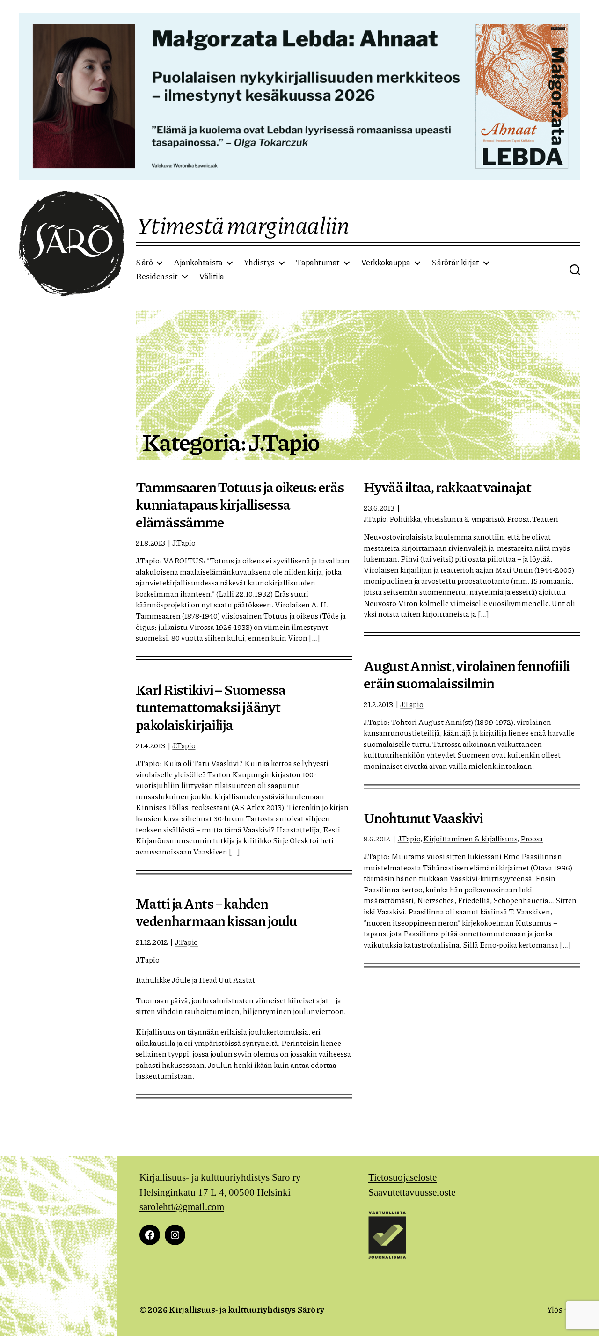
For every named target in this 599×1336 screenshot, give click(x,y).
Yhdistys (259, 262)
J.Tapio (183, 542)
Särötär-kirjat (455, 262)
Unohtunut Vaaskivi (423, 817)
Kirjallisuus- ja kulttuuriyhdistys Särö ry (246, 1309)
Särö (144, 262)
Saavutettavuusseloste (411, 1192)
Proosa (518, 518)
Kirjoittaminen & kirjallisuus (470, 838)
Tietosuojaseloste (402, 1177)
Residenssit (157, 276)
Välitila (211, 276)
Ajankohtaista (198, 262)
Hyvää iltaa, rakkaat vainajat (447, 486)
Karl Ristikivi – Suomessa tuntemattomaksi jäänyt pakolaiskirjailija (210, 706)
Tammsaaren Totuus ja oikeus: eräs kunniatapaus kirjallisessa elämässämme (240, 504)
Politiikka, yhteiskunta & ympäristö (446, 518)
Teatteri (545, 518)
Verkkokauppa (385, 262)
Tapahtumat (318, 262)
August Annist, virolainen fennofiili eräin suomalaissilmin (467, 674)
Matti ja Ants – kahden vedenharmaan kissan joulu (216, 912)
